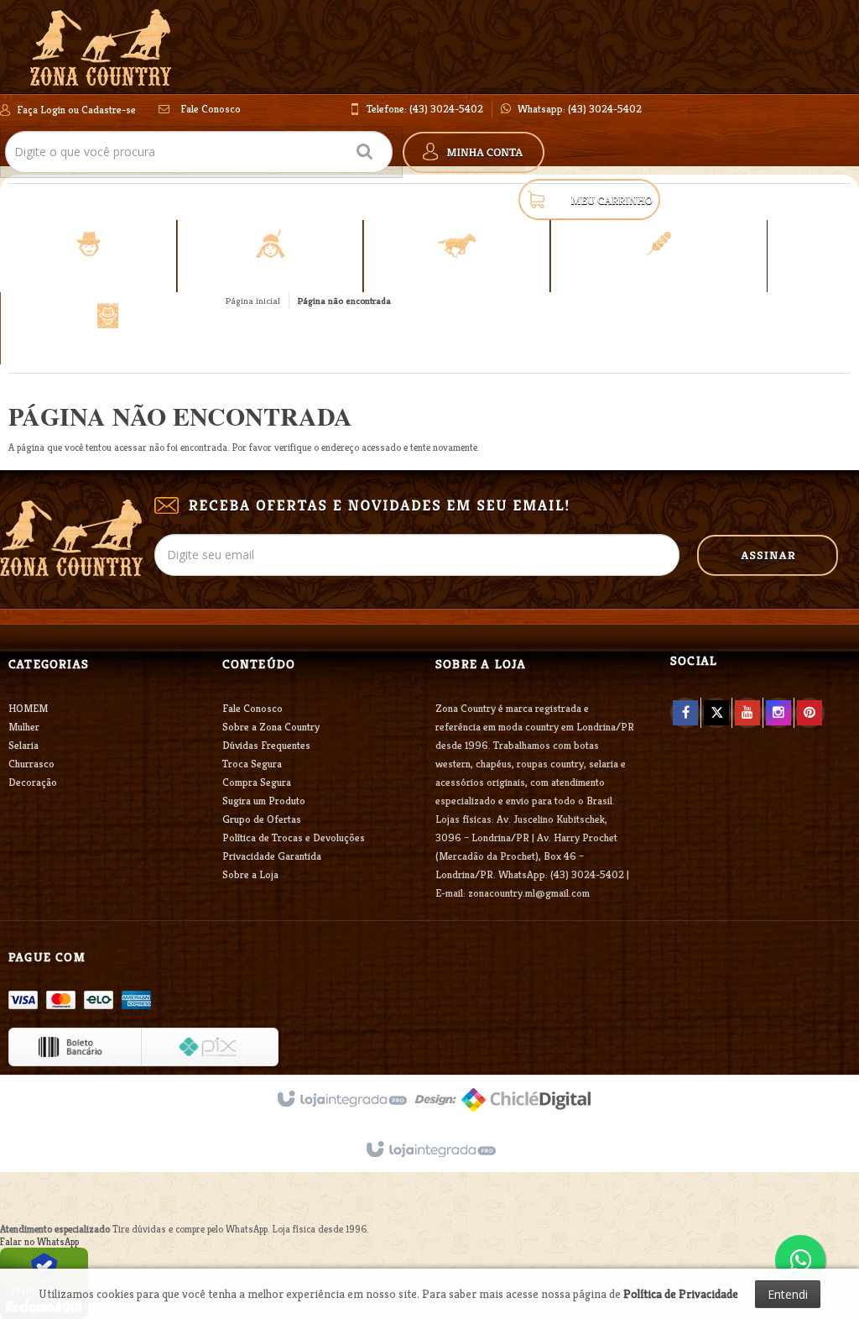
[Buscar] (365, 149)
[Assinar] (767, 555)
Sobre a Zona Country (271, 727)
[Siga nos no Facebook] (685, 713)
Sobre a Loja (250, 874)
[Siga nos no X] (716, 713)
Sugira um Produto (263, 800)
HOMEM (28, 708)
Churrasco (31, 763)
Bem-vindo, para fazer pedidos (68, 109)
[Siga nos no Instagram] (778, 713)
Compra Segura (256, 782)
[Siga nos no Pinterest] (809, 713)
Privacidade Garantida (271, 856)
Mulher (23, 727)
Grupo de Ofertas (261, 819)
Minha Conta (473, 152)
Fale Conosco (209, 109)
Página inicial (253, 300)
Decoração (32, 782)
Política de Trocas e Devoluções (293, 837)
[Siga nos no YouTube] (747, 713)
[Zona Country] (100, 47)
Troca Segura (252, 763)
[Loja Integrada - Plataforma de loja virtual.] (430, 1150)
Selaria (23, 745)
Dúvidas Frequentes (266, 745)
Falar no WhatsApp (39, 1241)
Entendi (788, 1294)
